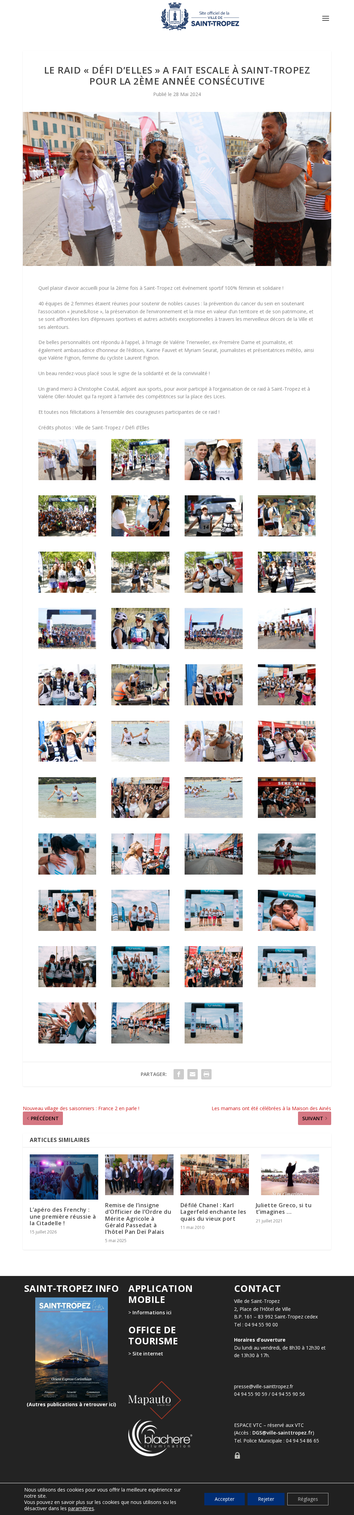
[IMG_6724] (67, 534)
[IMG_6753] (214, 703)
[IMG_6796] (287, 872)
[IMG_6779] (140, 816)
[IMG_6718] (140, 478)
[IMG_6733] (287, 591)
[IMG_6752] (140, 703)
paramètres (81, 1508)
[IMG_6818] (214, 985)
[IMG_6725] (214, 534)
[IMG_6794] (214, 872)
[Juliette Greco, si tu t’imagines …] (290, 1174)
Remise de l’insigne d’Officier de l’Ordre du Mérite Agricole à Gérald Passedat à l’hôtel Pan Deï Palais (138, 1218)
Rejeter (266, 1499)
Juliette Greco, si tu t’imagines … (284, 1208)
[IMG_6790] (140, 872)
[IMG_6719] (140, 534)
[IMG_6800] (67, 929)
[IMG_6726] (287, 534)
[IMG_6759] (287, 703)
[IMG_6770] (214, 759)
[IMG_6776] (67, 816)
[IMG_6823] (214, 1041)
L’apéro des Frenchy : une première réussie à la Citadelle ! (63, 1216)
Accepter (224, 1499)
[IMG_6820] (67, 1041)
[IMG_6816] (140, 985)
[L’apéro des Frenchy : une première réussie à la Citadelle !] (64, 1177)
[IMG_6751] (67, 703)
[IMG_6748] (287, 647)
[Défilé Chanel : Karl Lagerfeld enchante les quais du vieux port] (214, 1174)
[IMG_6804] (214, 929)
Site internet (147, 1354)
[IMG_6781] (67, 478)
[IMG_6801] (140, 929)
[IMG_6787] (67, 872)
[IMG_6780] (214, 816)
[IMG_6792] (287, 478)
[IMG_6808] (287, 929)
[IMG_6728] (67, 591)
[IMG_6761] (140, 759)
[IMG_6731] (214, 591)
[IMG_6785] (287, 816)
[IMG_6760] (67, 759)
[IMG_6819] (287, 985)
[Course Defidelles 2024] (67, 647)
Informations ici (152, 1312)
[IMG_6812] (67, 985)
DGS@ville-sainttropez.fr (282, 1433)
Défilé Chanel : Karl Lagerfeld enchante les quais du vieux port (213, 1211)
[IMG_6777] (214, 478)
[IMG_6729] (140, 591)
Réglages (308, 1499)
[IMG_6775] (287, 759)
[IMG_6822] (140, 1041)
